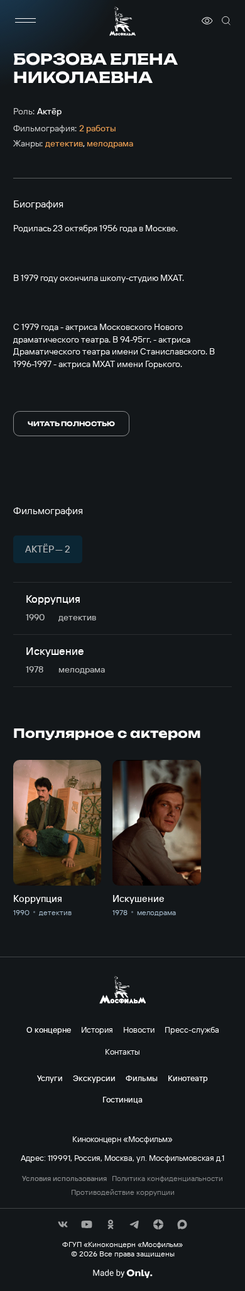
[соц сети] (62, 1224)
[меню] (25, 20)
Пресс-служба (192, 1030)
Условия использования (64, 1178)
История (97, 1030)
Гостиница (122, 1099)
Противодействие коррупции (123, 1192)
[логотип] (122, 21)
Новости (139, 1030)
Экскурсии (94, 1078)
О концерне (48, 1030)
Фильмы (142, 1078)
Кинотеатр (188, 1078)
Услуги (50, 1078)
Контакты (122, 1052)
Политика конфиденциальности (167, 1178)
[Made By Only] (122, 1273)
